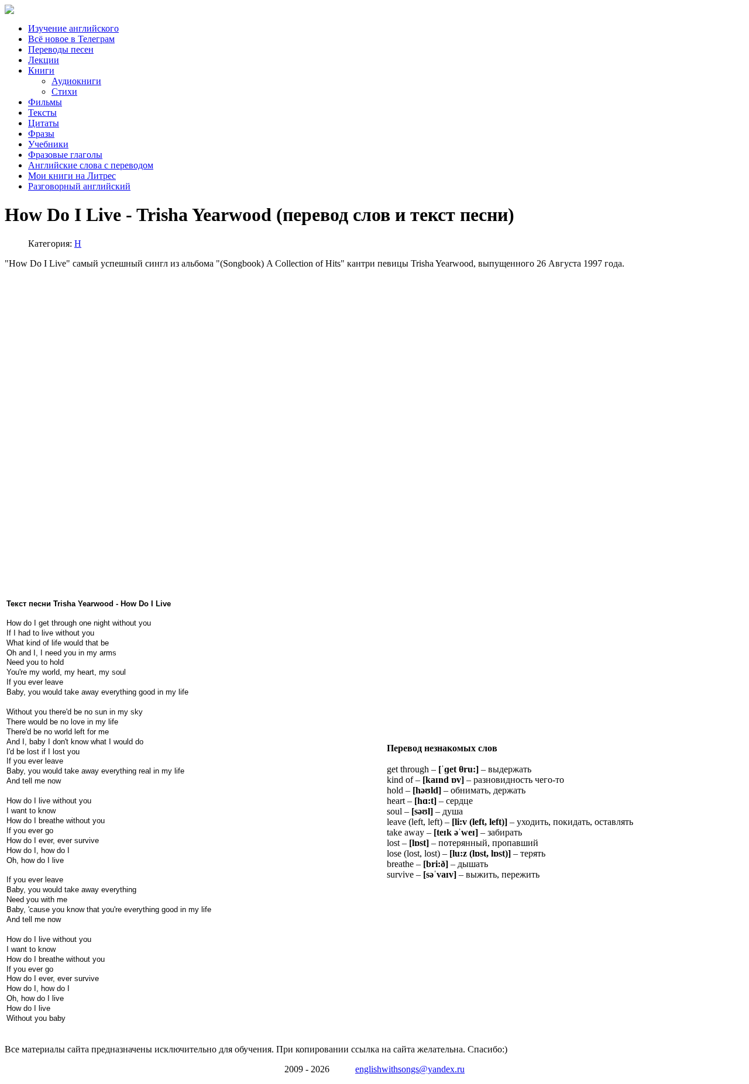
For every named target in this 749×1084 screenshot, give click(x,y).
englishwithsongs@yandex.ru (410, 1069)
